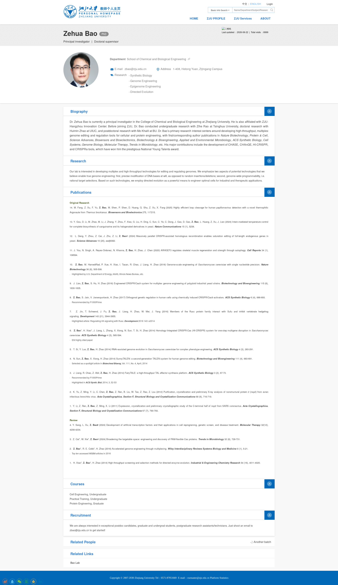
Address (166, 69)
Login (270, 4)
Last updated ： (229, 32)
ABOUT (265, 18)
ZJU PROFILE (216, 18)
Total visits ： (257, 32)
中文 (244, 3)
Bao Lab (75, 562)
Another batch (262, 542)
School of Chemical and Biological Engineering (156, 59)
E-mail (119, 69)
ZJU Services (243, 18)
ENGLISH (255, 3)
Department (118, 59)
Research (121, 75)
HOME (194, 18)
